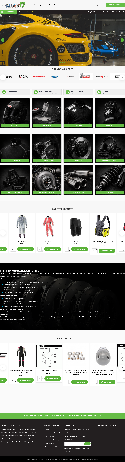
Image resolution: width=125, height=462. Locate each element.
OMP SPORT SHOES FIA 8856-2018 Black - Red (76, 371)
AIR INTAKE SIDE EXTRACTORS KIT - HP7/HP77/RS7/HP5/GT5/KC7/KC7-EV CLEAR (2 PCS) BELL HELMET (22, 372)
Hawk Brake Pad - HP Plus (103, 370)
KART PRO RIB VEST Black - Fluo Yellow (22, 242)
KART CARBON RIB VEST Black (49, 241)
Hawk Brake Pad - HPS (49, 370)
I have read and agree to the (77, 449)
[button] (122, 77)
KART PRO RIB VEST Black (103, 241)
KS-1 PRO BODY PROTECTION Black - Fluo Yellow (76, 242)
